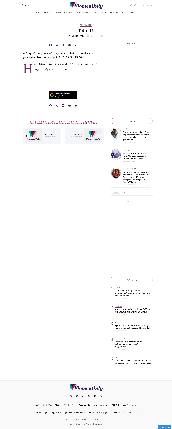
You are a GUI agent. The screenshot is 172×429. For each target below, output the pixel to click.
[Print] (76, 45)
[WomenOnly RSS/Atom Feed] (151, 5)
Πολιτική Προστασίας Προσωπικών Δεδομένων (75, 412)
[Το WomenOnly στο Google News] (147, 5)
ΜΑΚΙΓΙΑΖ (118, 306)
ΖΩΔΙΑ (124, 12)
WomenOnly (86, 387)
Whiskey (99, 424)
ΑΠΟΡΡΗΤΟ (166, 427)
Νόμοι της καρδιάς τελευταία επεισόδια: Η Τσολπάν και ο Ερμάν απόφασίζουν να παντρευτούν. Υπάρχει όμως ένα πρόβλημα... (136, 177)
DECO (117, 322)
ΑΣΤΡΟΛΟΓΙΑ (86, 25)
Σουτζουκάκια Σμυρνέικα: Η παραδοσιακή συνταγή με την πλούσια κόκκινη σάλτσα (132, 293)
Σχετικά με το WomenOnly (129, 412)
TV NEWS (126, 150)
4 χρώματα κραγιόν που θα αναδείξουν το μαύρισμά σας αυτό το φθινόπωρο (132, 310)
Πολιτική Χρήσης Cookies (107, 412)
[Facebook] (50, 45)
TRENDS (126, 129)
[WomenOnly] (86, 5)
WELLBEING (69, 12)
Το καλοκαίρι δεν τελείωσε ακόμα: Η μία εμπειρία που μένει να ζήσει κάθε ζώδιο (133, 361)
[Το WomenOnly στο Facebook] (130, 5)
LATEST (133, 12)
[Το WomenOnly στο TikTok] (138, 5)
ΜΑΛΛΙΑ (126, 193)
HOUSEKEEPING (83, 12)
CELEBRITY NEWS (129, 169)
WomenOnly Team (77, 36)
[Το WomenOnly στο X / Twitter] (143, 5)
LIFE (94, 12)
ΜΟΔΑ (58, 12)
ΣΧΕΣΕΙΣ (103, 12)
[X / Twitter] (57, 45)
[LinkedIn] (63, 45)
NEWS (38, 12)
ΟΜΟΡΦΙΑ (48, 12)
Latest (131, 121)
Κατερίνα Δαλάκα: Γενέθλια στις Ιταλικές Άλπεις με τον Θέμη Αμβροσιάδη (129, 344)
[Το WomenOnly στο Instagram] (134, 5)
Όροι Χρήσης (49, 412)
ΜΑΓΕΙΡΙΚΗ (114, 12)
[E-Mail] (69, 45)
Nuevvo (82, 424)
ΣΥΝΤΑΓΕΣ (119, 287)
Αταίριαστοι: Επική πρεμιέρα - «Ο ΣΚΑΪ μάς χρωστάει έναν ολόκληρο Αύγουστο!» (136, 156)
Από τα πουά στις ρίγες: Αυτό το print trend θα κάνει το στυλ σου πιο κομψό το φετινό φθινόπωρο (137, 136)
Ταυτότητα (37, 412)
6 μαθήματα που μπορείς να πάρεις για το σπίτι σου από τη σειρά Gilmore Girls (132, 326)
